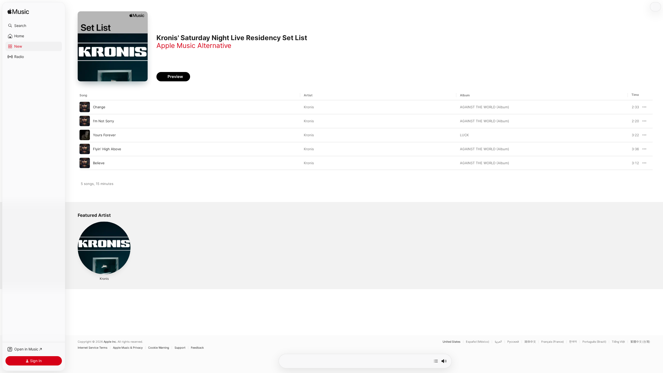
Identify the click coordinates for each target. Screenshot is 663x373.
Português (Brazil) (594, 341)
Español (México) (477, 341)
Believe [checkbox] (99, 163)
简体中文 (530, 341)
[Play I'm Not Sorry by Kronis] (85, 121)
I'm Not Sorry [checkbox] (103, 121)
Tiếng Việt (618, 341)
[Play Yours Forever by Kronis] (85, 135)
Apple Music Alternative (193, 45)
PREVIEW (633, 107)
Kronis (309, 107)
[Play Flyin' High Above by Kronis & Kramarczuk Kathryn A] (85, 149)
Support (180, 347)
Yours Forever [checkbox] (104, 135)
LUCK (464, 135)
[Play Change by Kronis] (85, 107)
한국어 (573, 341)
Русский (513, 341)
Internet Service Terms (92, 347)
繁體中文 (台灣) (640, 341)
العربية (498, 341)
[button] (34, 25)
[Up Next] (436, 361)
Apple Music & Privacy (128, 347)
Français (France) (552, 341)
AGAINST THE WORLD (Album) (484, 107)
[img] (18, 12)
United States (451, 341)
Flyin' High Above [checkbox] (107, 149)
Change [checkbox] (99, 107)
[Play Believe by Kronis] (85, 163)
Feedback (197, 347)
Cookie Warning (158, 347)
